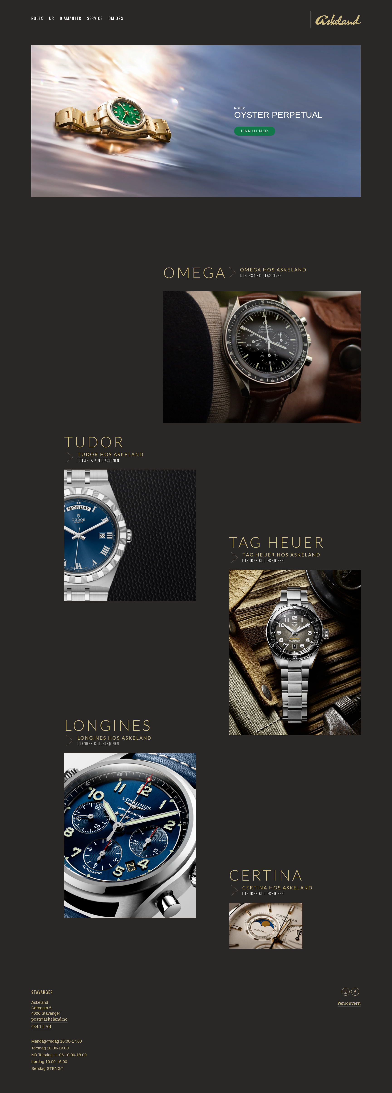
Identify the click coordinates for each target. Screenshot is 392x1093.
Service (95, 18)
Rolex (37, 18)
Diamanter (70, 18)
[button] (51, 18)
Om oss (115, 18)
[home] (338, 19)
